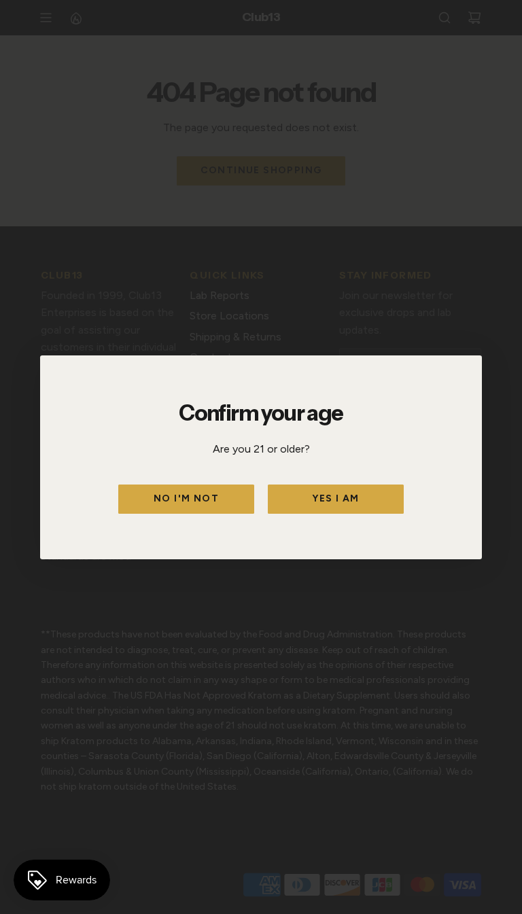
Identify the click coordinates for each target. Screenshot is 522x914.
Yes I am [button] (335, 498)
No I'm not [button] (186, 498)
